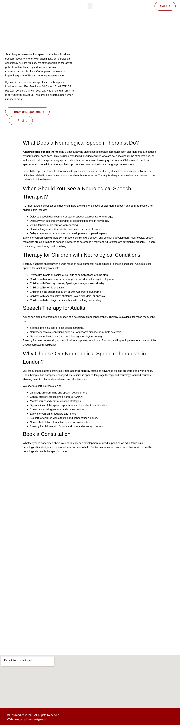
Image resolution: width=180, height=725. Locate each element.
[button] (90, 6)
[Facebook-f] (152, 717)
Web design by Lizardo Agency (26, 719)
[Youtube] (169, 717)
